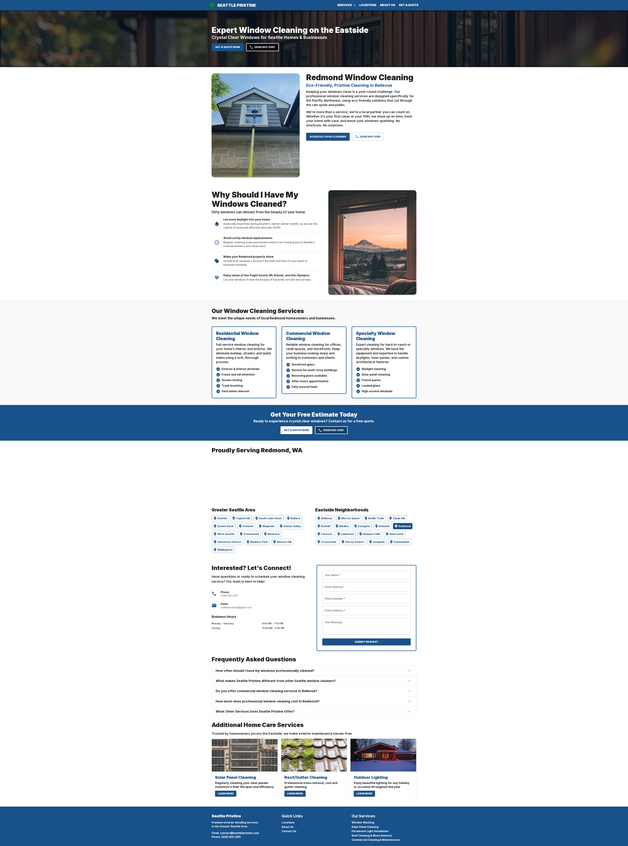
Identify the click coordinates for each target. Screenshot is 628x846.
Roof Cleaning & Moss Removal (372, 835)
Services (344, 5)
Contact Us (289, 831)
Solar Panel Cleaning (365, 826)
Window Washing (363, 822)
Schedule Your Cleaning (328, 136)
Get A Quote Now (227, 47)
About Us (387, 5)
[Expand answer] (409, 670)
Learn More (226, 793)
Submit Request (366, 641)
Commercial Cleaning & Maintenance (376, 839)
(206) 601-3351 (264, 47)
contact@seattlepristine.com (239, 833)
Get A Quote (409, 5)
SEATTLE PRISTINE (236, 5)
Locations (367, 5)
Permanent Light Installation (370, 831)
